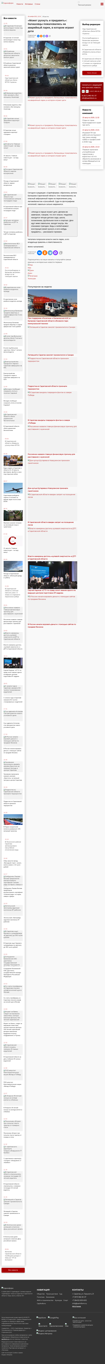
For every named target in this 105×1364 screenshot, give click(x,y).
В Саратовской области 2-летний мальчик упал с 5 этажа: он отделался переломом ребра (91, 62)
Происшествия (52, 1294)
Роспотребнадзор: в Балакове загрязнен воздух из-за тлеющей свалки (91, 41)
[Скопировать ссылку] (50, 36)
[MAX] (47, 36)
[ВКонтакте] (38, 36)
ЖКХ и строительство (45, 1300)
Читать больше (92, 73)
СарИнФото (41, 1303)
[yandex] (46, 1331)
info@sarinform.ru (89, 98)
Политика (40, 1297)
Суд (60, 1294)
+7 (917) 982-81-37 (79, 1297)
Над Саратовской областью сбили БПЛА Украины (91, 31)
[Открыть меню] (102, 4)
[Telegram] (44, 36)
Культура (58, 1300)
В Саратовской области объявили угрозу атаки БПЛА (91, 52)
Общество (45, 16)
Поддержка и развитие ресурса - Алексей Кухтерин (83, 1326)
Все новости (10, 18)
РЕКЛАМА (76, 1307)
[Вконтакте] (43, 1325)
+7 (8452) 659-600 (79, 1300)
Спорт (65, 1300)
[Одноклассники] (41, 36)
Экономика (50, 1297)
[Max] (83, 91)
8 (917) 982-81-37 (96, 91)
